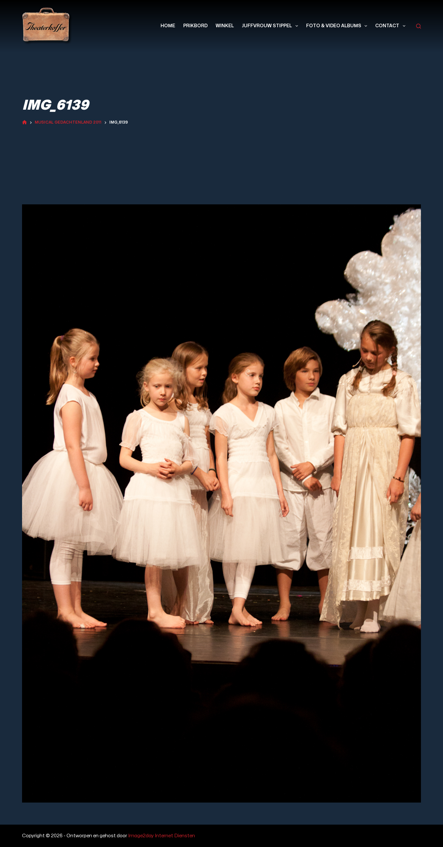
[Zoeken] (418, 26)
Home (168, 26)
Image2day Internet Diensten (161, 835)
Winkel (225, 26)
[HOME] (24, 122)
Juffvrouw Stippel (267, 26)
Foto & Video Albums (333, 26)
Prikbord (195, 26)
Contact (387, 26)
